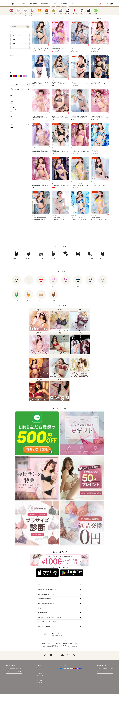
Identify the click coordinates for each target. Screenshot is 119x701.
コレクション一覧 (19, 15)
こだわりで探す (44, 3)
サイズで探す (22, 3)
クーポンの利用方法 (42, 612)
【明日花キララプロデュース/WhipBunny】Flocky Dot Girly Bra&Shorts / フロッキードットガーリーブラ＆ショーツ (60, 150)
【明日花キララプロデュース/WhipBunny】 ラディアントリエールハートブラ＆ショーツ (79, 49)
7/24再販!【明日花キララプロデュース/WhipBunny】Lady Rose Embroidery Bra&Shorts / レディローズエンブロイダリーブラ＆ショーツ (60, 218)
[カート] (111, 3)
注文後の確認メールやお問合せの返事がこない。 (48, 622)
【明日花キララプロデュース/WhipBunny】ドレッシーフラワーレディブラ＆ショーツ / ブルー (100, 150)
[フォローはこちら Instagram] (45, 655)
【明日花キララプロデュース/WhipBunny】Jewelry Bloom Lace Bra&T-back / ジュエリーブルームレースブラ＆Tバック (99, 83)
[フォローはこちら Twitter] (68, 655)
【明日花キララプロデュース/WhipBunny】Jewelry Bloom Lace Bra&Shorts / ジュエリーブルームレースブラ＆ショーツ (60, 184)
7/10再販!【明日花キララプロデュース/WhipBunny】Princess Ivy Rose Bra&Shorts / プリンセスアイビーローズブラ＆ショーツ (40, 83)
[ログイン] (105, 3)
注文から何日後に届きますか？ (45, 598)
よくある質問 (64, 3)
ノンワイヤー (68, 10)
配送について (39, 682)
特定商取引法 (39, 673)
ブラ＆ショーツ (18, 10)
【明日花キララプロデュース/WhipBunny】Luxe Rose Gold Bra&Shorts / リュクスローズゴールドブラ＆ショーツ (60, 116)
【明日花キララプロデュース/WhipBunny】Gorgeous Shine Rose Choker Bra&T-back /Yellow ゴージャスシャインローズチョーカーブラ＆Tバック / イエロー (99, 218)
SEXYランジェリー (75, 10)
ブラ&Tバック (25, 10)
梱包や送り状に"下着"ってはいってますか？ (47, 589)
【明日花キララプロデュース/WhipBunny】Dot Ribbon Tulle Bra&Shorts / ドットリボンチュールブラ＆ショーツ (80, 83)
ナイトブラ (89, 10)
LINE (96, 10)
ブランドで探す (33, 3)
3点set (32, 10)
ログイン (38, 668)
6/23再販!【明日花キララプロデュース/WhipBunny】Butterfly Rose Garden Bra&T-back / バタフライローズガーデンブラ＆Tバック (40, 49)
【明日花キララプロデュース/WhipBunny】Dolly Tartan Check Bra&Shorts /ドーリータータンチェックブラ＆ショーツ (40, 150)
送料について (41, 585)
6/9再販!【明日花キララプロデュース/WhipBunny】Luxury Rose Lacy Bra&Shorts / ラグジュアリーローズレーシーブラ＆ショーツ (79, 150)
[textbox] (15, 84)
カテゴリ (55, 3)
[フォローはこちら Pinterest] (74, 655)
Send (19, 671)
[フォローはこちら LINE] (51, 655)
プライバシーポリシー (41, 675)
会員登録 (38, 670)
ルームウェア (82, 10)
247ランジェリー (10, 15)
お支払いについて (42, 608)
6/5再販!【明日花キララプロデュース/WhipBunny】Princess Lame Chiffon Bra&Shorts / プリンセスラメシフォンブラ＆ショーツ (40, 218)
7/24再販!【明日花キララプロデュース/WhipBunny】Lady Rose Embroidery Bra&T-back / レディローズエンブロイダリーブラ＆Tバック (80, 116)
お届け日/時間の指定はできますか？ (46, 603)
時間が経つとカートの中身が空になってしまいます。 (49, 617)
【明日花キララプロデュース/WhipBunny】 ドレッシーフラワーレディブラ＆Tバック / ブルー (79, 218)
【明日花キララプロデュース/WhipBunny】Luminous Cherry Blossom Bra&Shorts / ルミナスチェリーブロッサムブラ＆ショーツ (99, 116)
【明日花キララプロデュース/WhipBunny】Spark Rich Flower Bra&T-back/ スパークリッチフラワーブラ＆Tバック (60, 49)
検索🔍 (73, 3)
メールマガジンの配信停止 (44, 626)
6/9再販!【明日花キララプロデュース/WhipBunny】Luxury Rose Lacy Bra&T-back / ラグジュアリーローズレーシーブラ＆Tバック (40, 184)
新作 (11, 10)
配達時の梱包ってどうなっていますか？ (46, 594)
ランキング (54, 10)
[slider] (11, 88)
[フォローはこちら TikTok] (56, 655)
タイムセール (39, 10)
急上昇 (46, 10)
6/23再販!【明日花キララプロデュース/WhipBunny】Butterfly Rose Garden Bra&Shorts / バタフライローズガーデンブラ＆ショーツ (60, 83)
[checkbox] (13, 35)
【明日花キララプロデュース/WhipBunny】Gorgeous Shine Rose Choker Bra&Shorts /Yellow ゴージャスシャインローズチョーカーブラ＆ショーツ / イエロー (80, 184)
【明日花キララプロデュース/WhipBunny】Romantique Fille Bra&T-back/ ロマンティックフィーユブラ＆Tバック (99, 49)
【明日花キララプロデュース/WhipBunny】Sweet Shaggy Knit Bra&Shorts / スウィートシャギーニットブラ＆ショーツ (40, 116)
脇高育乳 (61, 10)
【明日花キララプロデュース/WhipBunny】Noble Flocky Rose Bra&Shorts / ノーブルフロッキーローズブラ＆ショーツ (99, 184)
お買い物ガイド (40, 677)
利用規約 (38, 684)
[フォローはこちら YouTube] (62, 655)
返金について (39, 680)
